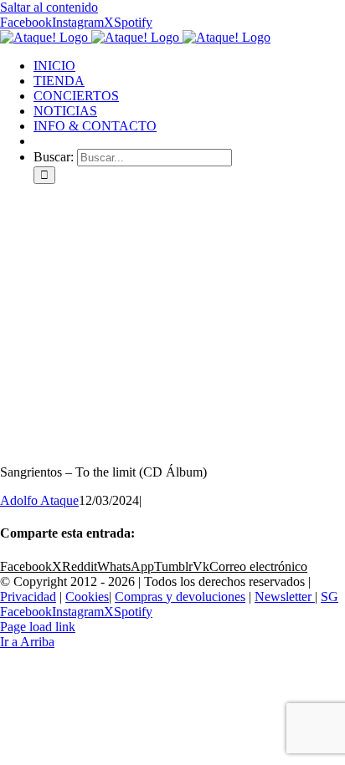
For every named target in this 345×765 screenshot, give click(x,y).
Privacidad (28, 596)
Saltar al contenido (49, 7)
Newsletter (285, 596)
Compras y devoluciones (180, 596)
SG (329, 596)
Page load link (37, 627)
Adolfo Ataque (39, 500)
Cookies (87, 596)
